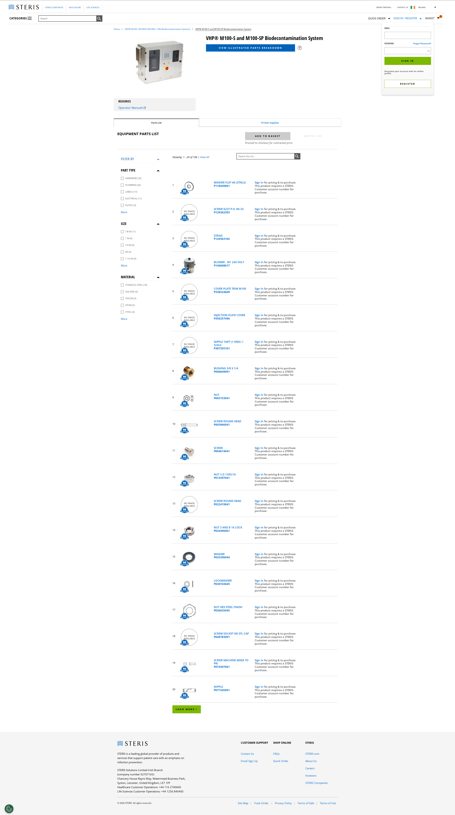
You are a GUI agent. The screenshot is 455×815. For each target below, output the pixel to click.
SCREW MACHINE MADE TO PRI (231, 663)
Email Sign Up (249, 761)
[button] (99, 19)
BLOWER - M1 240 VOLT (229, 263)
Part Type (128, 170)
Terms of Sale (306, 803)
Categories (18, 18)
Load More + (186, 709)
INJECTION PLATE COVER (229, 316)
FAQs (276, 753)
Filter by (127, 158)
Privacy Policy (283, 803)
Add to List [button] (313, 135)
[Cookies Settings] (9, 808)
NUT (222, 396)
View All (204, 157)
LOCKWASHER (223, 582)
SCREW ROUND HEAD (227, 423)
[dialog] (407, 59)
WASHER (222, 555)
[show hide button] (428, 51)
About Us (311, 761)
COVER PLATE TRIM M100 (230, 290)
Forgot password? (422, 43)
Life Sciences (92, 7)
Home (117, 29)
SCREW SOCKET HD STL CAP (231, 635)
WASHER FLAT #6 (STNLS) (230, 184)
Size (124, 223)
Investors (311, 775)
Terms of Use (328, 803)
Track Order (261, 803)
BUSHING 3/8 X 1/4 (226, 370)
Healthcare (75, 7)
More (124, 212)
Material (128, 277)
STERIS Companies (316, 783)
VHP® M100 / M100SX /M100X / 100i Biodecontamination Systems (157, 29)
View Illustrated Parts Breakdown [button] (250, 47)
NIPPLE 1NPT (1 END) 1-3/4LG (229, 345)
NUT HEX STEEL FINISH (228, 608)
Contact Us (402, 7)
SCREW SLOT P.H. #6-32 (229, 210)
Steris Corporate (54, 7)
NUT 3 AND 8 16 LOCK (228, 529)
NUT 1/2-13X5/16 (225, 476)
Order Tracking (383, 7)
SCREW (222, 449)
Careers (310, 768)
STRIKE (222, 237)
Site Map (243, 803)
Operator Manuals (131, 107)
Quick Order (280, 761)
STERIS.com (312, 753)
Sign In (259, 182)
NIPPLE (222, 688)
